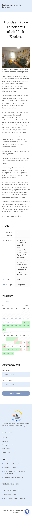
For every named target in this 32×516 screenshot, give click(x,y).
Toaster (25, 267)
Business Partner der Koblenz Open (14, 477)
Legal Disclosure (6, 452)
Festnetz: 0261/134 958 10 (11, 490)
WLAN (25, 275)
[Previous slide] (3, 57)
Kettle (19, 262)
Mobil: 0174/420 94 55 (10, 494)
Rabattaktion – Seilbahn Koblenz (13, 464)
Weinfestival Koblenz (10, 467)
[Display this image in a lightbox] (16, 57)
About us (4, 437)
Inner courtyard (22, 260)
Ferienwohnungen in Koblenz (11, 6)
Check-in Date (6, 370)
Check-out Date (7, 380)
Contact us (5, 441)
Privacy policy (6, 448)
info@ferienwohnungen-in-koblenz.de (14, 498)
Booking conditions (7, 445)
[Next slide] (28, 57)
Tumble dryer (21, 270)
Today (8, 301)
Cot (23, 245)
